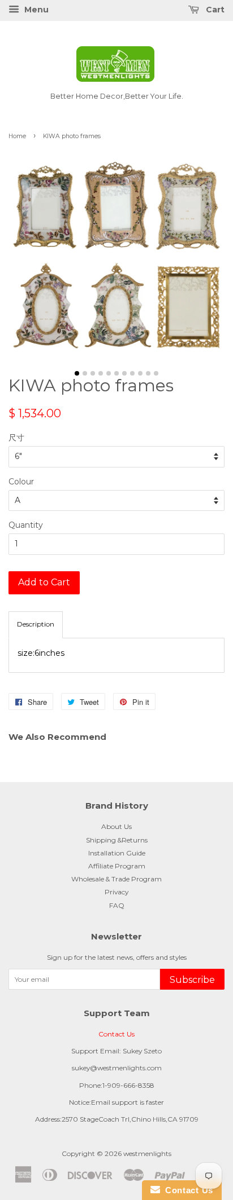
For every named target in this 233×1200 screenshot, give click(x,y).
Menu (35, 10)
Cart (214, 10)
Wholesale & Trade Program (116, 879)
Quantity (25, 525)
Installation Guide (116, 853)
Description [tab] (35, 624)
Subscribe (192, 979)
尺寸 (16, 438)
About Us (116, 826)
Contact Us (116, 1034)
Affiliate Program (116, 866)
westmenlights (147, 1153)
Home (17, 136)
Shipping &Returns (117, 840)
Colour (21, 482)
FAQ (116, 905)
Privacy (116, 892)
